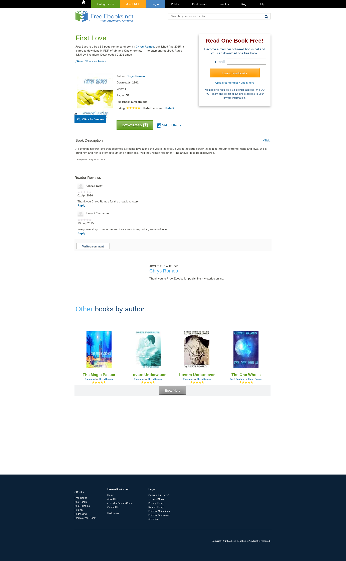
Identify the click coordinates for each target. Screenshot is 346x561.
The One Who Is (246, 375)
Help (262, 4)
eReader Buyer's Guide (120, 503)
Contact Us (113, 507)
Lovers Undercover (197, 375)
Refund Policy (156, 507)
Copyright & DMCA (158, 495)
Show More (172, 390)
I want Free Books (234, 73)
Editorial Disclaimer (159, 515)
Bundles (224, 4)
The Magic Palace (99, 375)
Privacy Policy (156, 503)
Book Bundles (82, 506)
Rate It (169, 108)
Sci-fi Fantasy (237, 379)
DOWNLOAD (132, 125)
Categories (104, 4)
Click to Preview (93, 119)
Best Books (199, 4)
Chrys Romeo (145, 46)
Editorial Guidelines (159, 511)
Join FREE (133, 4)
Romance (90, 379)
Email (220, 62)
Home (110, 495)
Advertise (153, 519)
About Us (112, 499)
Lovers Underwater (148, 375)
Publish (175, 4)
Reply (81, 205)
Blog (243, 4)
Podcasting (80, 514)
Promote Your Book (85, 518)
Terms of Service (157, 499)
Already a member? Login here (234, 82)
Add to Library (171, 125)
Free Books (80, 498)
